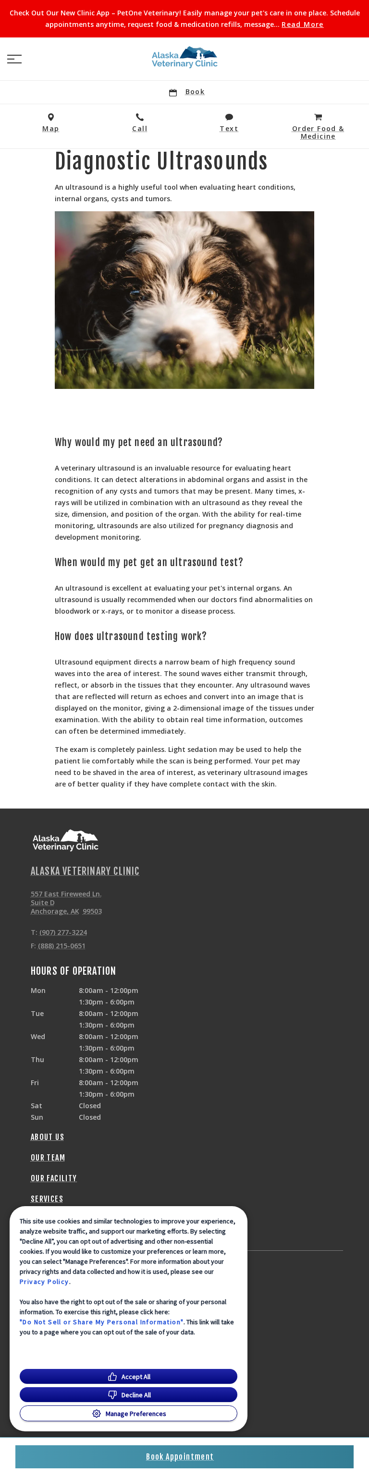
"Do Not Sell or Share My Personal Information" (102, 1322)
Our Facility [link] (54, 1178)
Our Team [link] (48, 1157)
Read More (303, 24)
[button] (14, 59)
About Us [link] (47, 1137)
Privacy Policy (44, 1281)
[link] (184, 57)
